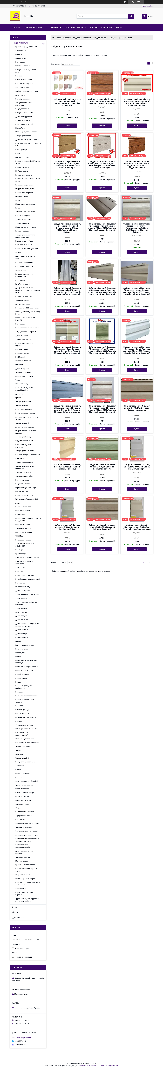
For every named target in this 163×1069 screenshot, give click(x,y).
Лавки (17, 503)
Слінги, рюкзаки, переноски (26, 729)
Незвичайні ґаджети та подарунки (24, 446)
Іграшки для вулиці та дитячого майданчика (28, 519)
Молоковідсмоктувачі (24, 670)
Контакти (56, 27)
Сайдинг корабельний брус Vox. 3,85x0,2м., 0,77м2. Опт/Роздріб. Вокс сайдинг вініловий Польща (137, 102)
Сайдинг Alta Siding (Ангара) (26, 91)
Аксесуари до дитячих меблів (27, 557)
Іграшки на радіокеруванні (26, 47)
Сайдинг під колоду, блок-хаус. (26, 71)
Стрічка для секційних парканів (24, 894)
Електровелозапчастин (24, 812)
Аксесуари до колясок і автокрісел (24, 562)
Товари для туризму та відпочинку (24, 467)
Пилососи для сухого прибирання (24, 687)
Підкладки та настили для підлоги (25, 344)
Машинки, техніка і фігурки (26, 227)
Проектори (19, 706)
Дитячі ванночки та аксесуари (27, 594)
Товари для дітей (22, 423)
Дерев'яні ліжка (21, 335)
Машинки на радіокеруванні (26, 667)
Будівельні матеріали (82, 38)
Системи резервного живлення (27, 455)
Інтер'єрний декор (22, 284)
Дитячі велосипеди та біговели (24, 852)
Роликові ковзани (22, 796)
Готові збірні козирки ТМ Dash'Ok (25, 319)
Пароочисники (21, 678)
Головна (16, 27)
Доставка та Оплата (75, 27)
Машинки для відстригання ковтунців (26, 662)
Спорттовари (20, 270)
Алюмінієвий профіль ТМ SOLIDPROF (25, 545)
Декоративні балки (22, 304)
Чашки (18, 380)
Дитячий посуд (21, 633)
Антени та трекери (22, 120)
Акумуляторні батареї (24, 816)
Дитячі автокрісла (22, 590)
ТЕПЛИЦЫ (19, 536)
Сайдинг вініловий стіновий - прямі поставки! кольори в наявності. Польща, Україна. (102, 101)
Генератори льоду (22, 587)
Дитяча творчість (22, 223)
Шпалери (19, 54)
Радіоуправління (22, 109)
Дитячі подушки (21, 616)
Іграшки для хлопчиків (24, 376)
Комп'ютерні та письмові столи (25, 257)
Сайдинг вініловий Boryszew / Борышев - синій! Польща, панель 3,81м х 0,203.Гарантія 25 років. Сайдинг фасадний (67, 409)
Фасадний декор (22, 300)
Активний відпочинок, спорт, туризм (26, 418)
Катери (18, 208)
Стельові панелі (21, 349)
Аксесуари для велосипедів (26, 835)
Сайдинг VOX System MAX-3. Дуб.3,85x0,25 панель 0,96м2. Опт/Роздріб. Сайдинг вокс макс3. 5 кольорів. (67, 165)
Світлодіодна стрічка (24, 725)
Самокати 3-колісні (23, 361)
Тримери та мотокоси (23, 827)
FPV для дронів (21, 171)
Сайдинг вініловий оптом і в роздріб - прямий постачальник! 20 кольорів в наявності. (67, 102)
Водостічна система (23, 484)
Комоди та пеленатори (24, 645)
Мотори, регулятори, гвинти (26, 132)
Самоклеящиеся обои (24, 476)
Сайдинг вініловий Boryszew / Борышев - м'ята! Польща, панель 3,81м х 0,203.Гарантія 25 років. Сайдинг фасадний (102, 350)
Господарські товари (23, 532)
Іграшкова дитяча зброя (25, 865)
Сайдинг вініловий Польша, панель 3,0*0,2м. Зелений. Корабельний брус (67, 527)
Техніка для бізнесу (23, 437)
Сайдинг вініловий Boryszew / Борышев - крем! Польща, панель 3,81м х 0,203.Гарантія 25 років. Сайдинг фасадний (102, 291)
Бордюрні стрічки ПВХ (24, 495)
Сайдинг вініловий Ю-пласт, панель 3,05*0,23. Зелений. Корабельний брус (102, 467)
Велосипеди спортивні (24, 83)
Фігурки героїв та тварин (25, 879)
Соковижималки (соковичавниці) (21, 734)
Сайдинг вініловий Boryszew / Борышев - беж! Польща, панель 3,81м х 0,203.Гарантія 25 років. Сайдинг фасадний (67, 350)
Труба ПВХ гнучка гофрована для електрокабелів (27, 900)
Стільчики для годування (25, 739)
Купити (67, 126)
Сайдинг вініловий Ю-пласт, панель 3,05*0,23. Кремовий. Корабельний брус (67, 467)
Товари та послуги (34, 27)
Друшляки (19, 394)
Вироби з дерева (22, 480)
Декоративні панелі (23, 339)
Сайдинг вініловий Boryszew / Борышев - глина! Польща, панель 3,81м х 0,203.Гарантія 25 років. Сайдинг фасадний (102, 227)
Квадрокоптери (21, 196)
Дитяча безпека (21, 630)
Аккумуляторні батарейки (25, 332)
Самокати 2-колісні (23, 800)
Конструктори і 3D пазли (25, 241)
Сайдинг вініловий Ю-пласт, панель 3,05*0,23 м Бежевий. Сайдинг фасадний (137, 408)
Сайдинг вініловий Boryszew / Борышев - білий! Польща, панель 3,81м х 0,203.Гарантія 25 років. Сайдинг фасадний (137, 350)
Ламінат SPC (20, 889)
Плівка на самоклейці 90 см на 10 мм (27, 180)
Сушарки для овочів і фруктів (27, 743)
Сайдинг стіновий (100, 38)
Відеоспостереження (23, 409)
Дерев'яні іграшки (22, 369)
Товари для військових (24, 451)
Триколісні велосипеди (24, 785)
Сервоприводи (21, 149)
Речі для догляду (22, 710)
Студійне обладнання (24, 441)
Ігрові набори (20, 554)
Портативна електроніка (25, 413)
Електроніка (20, 514)
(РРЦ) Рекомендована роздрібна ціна (24, 389)
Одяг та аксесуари (23, 524)
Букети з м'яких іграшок (24, 167)
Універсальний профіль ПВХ (26, 499)
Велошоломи (20, 583)
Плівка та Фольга (22, 353)
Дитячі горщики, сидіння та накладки (26, 603)
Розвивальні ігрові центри (25, 717)
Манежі (18, 657)
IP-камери (19, 550)
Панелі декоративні (23, 99)
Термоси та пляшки (23, 372)
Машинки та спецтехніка (25, 204)
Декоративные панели (24, 462)
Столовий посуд (22, 384)
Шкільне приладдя (22, 511)
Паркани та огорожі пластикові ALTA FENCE (27, 884)
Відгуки (15, 912)
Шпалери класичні (22, 66)
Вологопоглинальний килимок (27, 328)
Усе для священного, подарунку (23, 104)
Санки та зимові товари (24, 792)
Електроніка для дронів (24, 185)
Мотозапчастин (21, 861)
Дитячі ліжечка (21, 612)
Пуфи (17, 153)
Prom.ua (94, 1063)
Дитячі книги (20, 95)
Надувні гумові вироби (24, 124)
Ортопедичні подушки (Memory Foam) (27, 313)
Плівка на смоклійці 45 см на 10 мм (28, 144)
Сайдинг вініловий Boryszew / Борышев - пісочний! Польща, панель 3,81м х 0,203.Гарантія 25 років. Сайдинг (67, 228)
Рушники (18, 721)
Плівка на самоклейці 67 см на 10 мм (27, 162)
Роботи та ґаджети (23, 216)
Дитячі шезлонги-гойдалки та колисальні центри (27, 625)
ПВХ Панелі (20, 357)
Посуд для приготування (25, 762)
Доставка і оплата (19, 917)
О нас (119, 27)
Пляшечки (19, 692)
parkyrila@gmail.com (23, 1037)
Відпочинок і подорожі (24, 266)
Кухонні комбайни (22, 649)
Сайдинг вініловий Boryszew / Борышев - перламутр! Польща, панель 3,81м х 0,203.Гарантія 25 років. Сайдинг (136, 228)
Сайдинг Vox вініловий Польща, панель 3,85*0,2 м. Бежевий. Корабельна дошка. (137, 527)
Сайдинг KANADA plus (24, 113)
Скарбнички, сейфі (22, 875)
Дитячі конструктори (23, 117)
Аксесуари (19, 458)
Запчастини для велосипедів (26, 831)
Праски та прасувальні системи (24, 701)
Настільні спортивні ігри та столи (26, 870)
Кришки (18, 398)
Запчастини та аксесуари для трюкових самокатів (27, 840)
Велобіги (18, 777)
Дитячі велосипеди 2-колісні (26, 781)
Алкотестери (20, 567)
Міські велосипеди (22, 773)
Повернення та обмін (101, 27)
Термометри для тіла (23, 746)
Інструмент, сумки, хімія (24, 189)
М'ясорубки (20, 653)
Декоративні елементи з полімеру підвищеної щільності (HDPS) (27, 290)
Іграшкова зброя (22, 231)
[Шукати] (131, 16)
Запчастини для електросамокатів (22, 846)
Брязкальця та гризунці (24, 575)
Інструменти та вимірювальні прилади (26, 432)
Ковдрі (18, 641)
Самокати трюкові (22, 804)
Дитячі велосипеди (22, 598)
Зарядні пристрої (22, 87)
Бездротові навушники (24, 296)
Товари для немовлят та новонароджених (25, 236)
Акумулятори (20, 50)
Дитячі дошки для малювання (27, 140)
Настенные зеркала (23, 507)
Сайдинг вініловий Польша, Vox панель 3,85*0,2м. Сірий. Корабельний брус (137, 467)
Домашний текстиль (23, 528)
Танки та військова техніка (25, 212)
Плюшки (18, 682)
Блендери (19, 571)
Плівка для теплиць (23, 540)
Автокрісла (19, 766)
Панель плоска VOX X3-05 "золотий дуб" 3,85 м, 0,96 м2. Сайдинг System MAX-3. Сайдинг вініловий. (137, 165)
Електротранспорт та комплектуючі (23, 275)
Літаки (17, 200)
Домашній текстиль (23, 472)
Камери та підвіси (22, 157)
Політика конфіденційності (108, 1065)
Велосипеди (20, 62)
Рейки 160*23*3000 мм (23, 80)
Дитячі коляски (21, 608)
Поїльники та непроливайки (26, 696)
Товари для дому (22, 405)
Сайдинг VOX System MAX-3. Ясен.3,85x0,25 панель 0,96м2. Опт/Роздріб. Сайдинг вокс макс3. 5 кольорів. (102, 165)
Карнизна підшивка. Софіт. (26, 488)
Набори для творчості (24, 193)
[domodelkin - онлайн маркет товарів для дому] (15, 21)
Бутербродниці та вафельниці (27, 579)
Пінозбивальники (22, 674)
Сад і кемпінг (20, 58)
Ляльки (18, 253)
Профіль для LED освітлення (27, 308)
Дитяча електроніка (23, 219)
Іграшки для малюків (23, 175)
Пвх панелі (19, 76)
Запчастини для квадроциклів (27, 823)
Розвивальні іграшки (23, 245)
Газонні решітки (21, 491)
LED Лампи (19, 365)
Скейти (18, 808)
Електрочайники (21, 637)
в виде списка (152, 64)
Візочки (18, 769)
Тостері (18, 750)
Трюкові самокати (22, 857)
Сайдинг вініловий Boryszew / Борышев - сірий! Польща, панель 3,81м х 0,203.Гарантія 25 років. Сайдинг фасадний (67, 291)
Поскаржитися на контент (88, 1065)
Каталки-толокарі (22, 789)
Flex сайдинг (20, 128)
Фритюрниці (20, 754)
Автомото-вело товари (24, 427)
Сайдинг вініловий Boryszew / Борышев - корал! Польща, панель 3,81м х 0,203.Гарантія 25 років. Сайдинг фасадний (102, 409)
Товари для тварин (23, 401)
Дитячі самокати (22, 620)
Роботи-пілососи (22, 713)
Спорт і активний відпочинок (26, 249)
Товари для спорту (23, 136)
